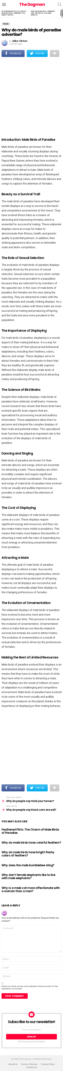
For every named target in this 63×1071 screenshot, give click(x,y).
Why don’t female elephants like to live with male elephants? (28, 876)
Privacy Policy (48, 1064)
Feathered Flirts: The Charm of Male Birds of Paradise (30, 831)
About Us (13, 1064)
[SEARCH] (59, 4)
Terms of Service (29, 1064)
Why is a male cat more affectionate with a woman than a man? (31, 889)
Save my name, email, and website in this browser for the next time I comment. (30, 987)
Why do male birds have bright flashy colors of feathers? (28, 854)
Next (61, 13)
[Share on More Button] (54, 53)
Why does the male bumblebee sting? (28, 865)
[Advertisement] (31, 95)
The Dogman (32, 4)
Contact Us (31, 1067)
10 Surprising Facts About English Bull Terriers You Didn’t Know (14, 13)
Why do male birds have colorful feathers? (31, 843)
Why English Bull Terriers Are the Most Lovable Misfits (43, 13)
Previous (1, 13)
